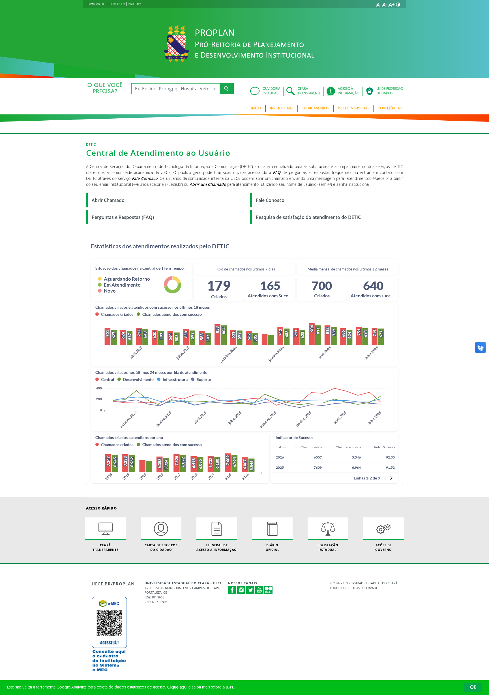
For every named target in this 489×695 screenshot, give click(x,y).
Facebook (232, 590)
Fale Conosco (270, 200)
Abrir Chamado (108, 200)
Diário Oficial (272, 547)
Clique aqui (177, 687)
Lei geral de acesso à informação (216, 547)
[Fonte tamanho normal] (377, 4)
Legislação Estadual (328, 547)
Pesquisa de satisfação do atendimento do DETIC (308, 217)
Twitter (250, 590)
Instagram (241, 590)
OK (473, 687)
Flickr (268, 590)
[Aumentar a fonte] (391, 4)
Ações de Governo (383, 547)
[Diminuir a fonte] (384, 4)
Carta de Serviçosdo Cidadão (161, 547)
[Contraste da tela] (398, 4)
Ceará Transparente (105, 547)
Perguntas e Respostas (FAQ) (123, 217)
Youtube (259, 590)
